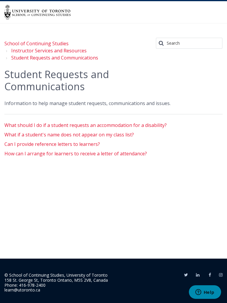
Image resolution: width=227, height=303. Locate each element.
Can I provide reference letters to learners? (52, 144)
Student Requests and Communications (54, 57)
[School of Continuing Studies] (37, 12)
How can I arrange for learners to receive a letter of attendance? (75, 153)
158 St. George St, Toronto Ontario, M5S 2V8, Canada (56, 280)
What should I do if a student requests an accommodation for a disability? (85, 125)
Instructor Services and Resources (49, 50)
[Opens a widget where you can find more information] (205, 292)
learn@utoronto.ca (22, 290)
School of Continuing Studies (36, 43)
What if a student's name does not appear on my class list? (69, 134)
